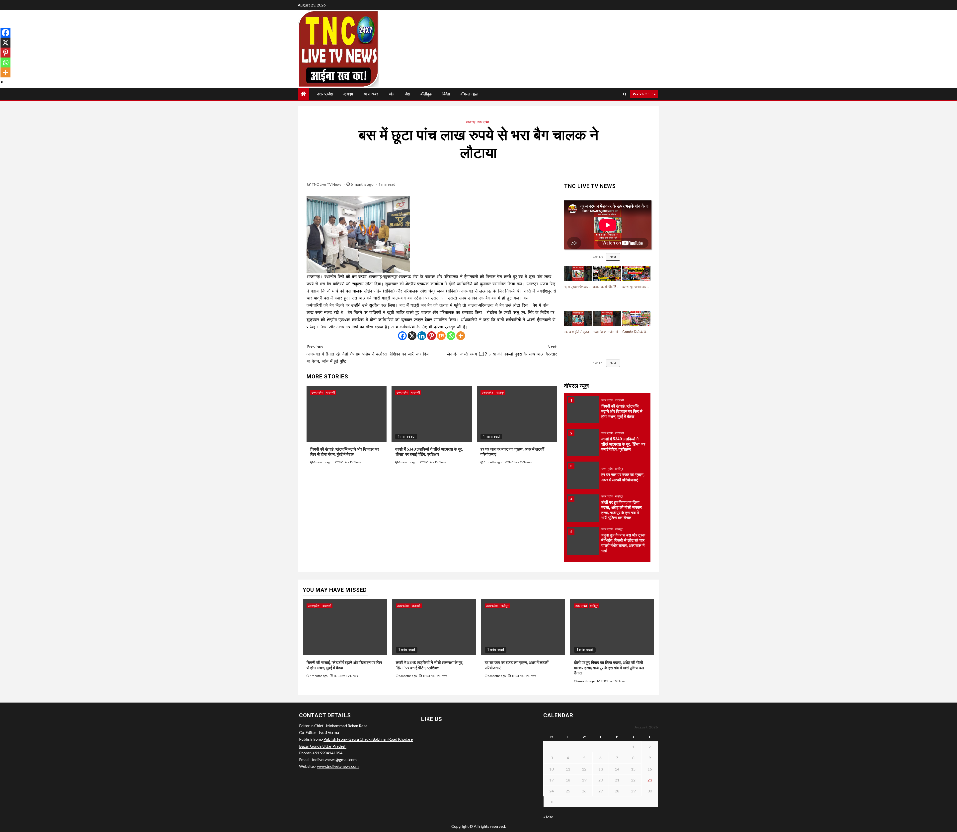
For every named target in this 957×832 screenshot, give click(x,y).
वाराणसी (330, 392)
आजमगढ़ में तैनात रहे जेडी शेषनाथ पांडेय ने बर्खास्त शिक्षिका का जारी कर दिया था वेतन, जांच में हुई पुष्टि (368, 354)
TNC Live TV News (327, 184)
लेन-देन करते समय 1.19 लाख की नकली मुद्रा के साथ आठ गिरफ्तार (502, 350)
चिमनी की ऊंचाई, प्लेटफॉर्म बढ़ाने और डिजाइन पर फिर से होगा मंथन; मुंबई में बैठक (621, 411)
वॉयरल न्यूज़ (469, 94)
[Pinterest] (431, 335)
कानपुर (619, 529)
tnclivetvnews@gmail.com (334, 759)
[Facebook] (402, 335)
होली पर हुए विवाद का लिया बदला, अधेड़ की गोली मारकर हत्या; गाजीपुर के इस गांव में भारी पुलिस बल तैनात (609, 667)
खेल (392, 94)
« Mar (548, 816)
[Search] (625, 94)
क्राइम (348, 94)
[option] (607, 412)
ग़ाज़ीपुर (500, 392)
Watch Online (644, 94)
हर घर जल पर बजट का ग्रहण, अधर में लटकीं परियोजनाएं (622, 477)
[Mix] (441, 335)
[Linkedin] (421, 335)
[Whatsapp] (451, 335)
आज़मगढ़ (470, 122)
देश (407, 94)
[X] (412, 335)
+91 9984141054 (327, 752)
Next (613, 256)
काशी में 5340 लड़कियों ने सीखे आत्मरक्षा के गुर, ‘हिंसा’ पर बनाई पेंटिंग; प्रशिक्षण (623, 444)
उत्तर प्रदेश (325, 94)
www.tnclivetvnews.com (338, 766)
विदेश (446, 94)
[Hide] (2, 82)
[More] (460, 335)
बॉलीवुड (426, 94)
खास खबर (371, 94)
